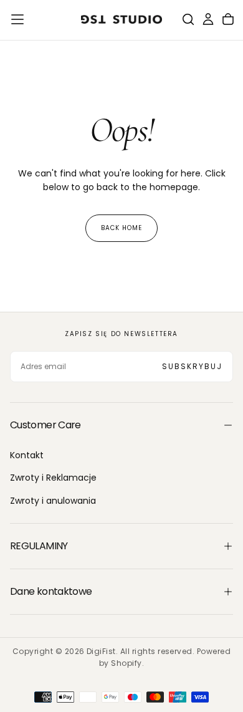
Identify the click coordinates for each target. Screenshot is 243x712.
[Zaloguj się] (208, 19)
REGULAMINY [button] (39, 546)
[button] (17, 19)
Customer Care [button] (45, 425)
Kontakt (27, 455)
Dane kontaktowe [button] (51, 591)
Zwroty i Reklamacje (53, 477)
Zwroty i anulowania (53, 500)
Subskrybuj (192, 366)
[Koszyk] (228, 19)
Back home (121, 228)
